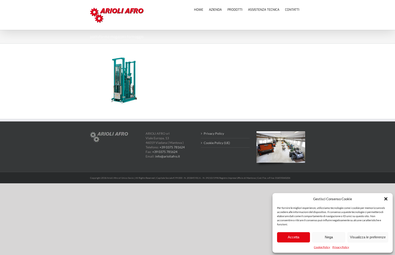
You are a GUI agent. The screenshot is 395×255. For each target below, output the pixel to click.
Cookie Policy (322, 247)
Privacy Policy (340, 247)
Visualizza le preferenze (368, 237)
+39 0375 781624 (172, 147)
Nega (329, 237)
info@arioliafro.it (167, 156)
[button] (386, 199)
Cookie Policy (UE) (217, 143)
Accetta (293, 237)
